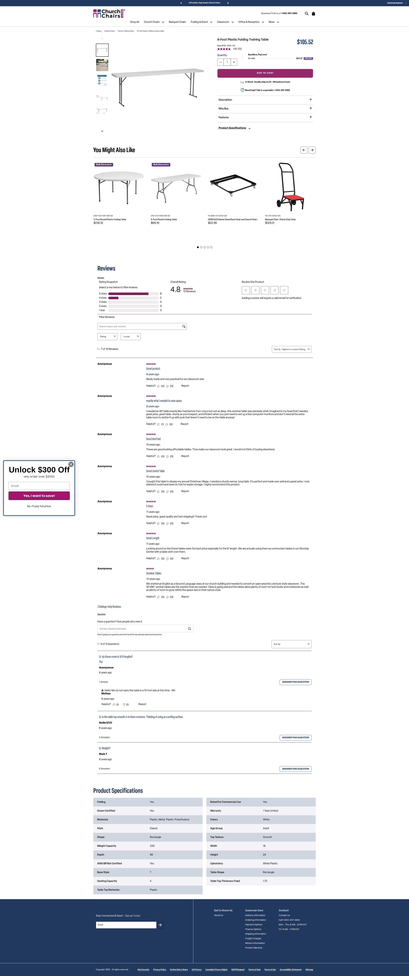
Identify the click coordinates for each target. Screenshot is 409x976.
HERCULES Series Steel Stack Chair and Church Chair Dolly (233, 220)
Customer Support (395, 3)
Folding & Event (199, 22)
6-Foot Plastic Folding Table (164, 220)
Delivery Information (255, 915)
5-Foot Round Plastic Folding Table (110, 220)
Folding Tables (109, 31)
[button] (102, 50)
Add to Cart (265, 73)
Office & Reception (248, 22)
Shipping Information (255, 934)
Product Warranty (253, 948)
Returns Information (255, 943)
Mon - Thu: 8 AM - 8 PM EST (293, 925)
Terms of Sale (254, 970)
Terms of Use (270, 970)
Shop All (134, 22)
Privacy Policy (159, 970)
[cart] (313, 15)
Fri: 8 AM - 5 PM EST (289, 929)
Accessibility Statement (291, 970)
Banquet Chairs (177, 22)
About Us (218, 915)
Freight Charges (253, 938)
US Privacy (197, 970)
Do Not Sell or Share (179, 970)
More (271, 22)
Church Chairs (152, 22)
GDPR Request (238, 970)
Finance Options (253, 929)
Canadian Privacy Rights (216, 970)
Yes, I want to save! (39, 496)
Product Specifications (232, 128)
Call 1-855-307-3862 (289, 920)
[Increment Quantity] (234, 62)
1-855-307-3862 (289, 13)
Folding (98, 31)
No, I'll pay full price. (39, 506)
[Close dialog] (71, 464)
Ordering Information (255, 920)
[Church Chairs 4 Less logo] (109, 13)
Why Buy (223, 109)
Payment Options (253, 925)
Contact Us (284, 915)
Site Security (143, 970)
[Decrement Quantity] (220, 62)
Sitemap (309, 970)
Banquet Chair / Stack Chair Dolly (280, 220)
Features (224, 117)
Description (225, 100)
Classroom (223, 22)
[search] (307, 13)
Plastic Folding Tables (126, 31)
